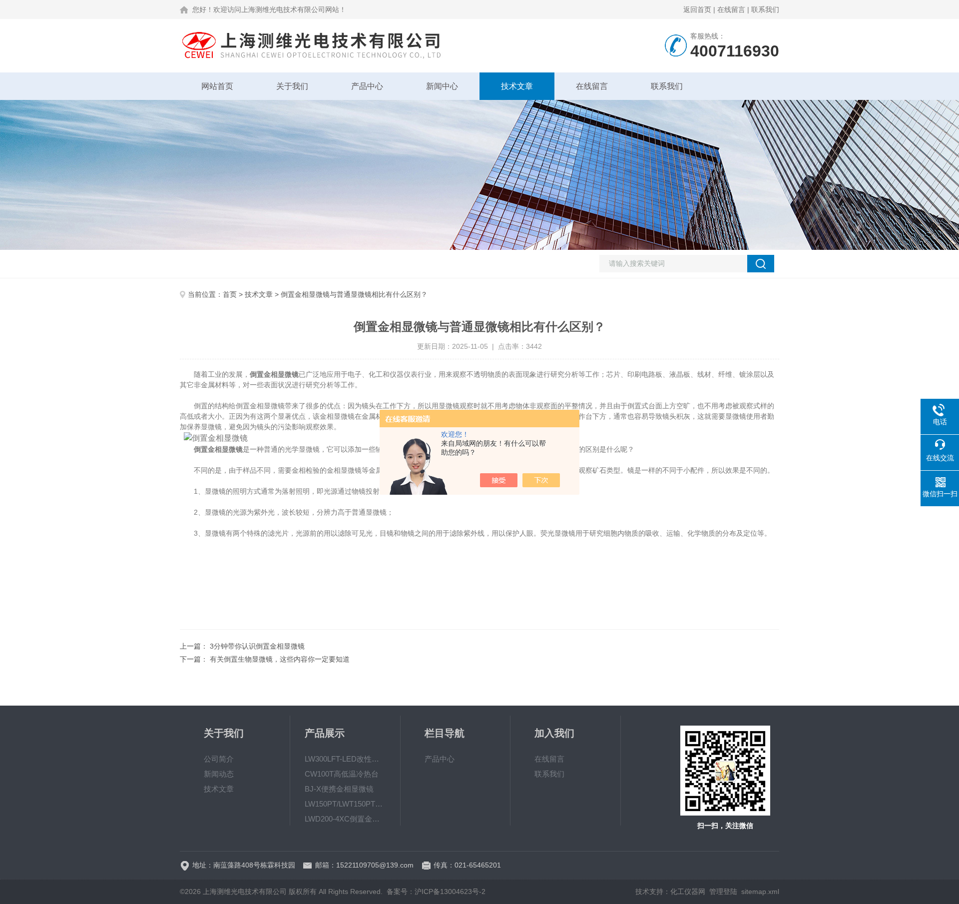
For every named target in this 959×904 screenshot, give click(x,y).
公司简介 (219, 759)
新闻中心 (442, 86)
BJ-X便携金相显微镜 (339, 789)
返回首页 (697, 9)
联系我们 (765, 9)
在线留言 (731, 9)
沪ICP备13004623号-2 (450, 892)
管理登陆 (723, 892)
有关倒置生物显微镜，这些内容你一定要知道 (280, 659)
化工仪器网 (687, 892)
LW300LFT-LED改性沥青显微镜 (345, 759)
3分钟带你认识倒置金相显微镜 (257, 646)
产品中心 (367, 86)
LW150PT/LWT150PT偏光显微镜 (345, 804)
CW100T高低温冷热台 (342, 774)
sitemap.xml (760, 892)
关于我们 (292, 86)
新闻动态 (219, 774)
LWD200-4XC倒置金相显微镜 (345, 819)
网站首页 (217, 86)
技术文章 (517, 86)
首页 (230, 294)
